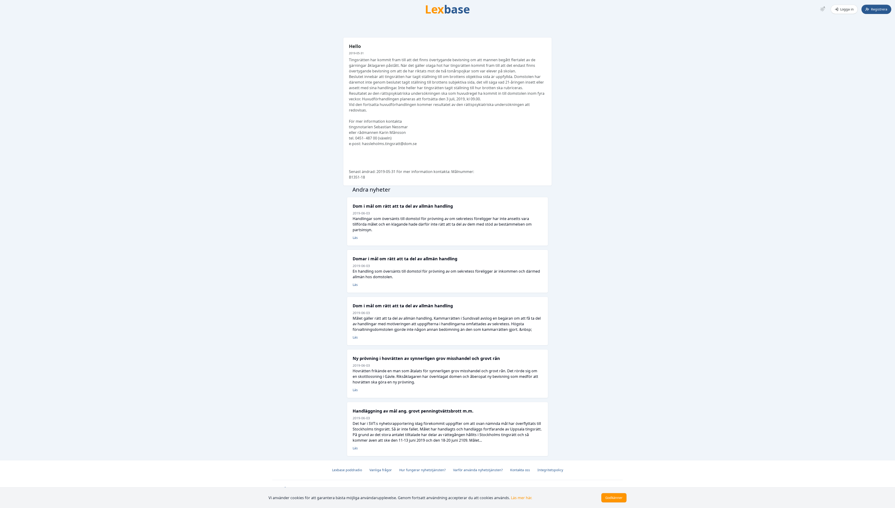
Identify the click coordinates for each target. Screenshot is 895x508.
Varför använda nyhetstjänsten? (478, 470)
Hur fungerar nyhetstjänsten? (422, 470)
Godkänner (614, 497)
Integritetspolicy (550, 470)
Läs (355, 237)
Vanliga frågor (380, 470)
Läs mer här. (521, 497)
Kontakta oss (520, 470)
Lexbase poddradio (347, 470)
